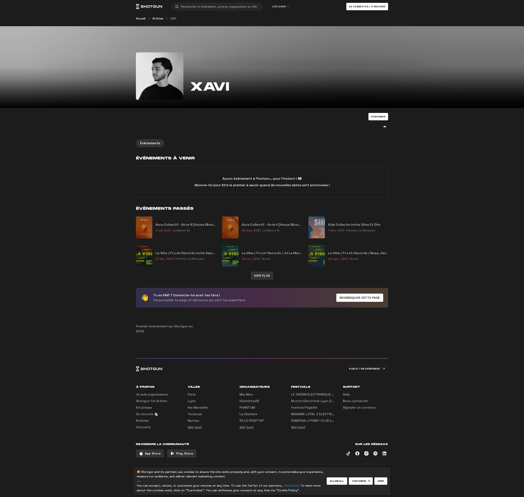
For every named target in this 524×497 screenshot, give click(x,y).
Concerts (143, 427)
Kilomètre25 (249, 401)
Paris (191, 394)
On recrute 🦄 (147, 414)
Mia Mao (246, 394)
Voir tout (195, 427)
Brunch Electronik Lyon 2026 (314, 401)
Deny (381, 481)
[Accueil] (149, 6)
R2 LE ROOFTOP (251, 420)
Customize (359, 481)
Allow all (337, 481)
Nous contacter (355, 401)
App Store (153, 453)
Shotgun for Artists (151, 401)
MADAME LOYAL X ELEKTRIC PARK (317, 414)
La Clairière (248, 414)
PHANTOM (247, 407)
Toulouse (195, 414)
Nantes (193, 420)
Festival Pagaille (304, 407)
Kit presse (144, 407)
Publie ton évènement (365, 368)
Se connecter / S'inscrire (367, 6)
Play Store (184, 453)
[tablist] (262, 143)
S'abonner (378, 116)
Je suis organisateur (152, 394)
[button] (378, 116)
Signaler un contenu (359, 407)
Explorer (279, 6)
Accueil (141, 18)
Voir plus (262, 275)
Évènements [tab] (150, 143)
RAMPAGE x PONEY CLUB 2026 (314, 420)
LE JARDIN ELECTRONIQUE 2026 (315, 394)
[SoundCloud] (384, 126)
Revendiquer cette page (360, 298)
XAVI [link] (173, 18)
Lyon (192, 401)
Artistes (157, 18)
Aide (346, 394)
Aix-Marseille (198, 407)
